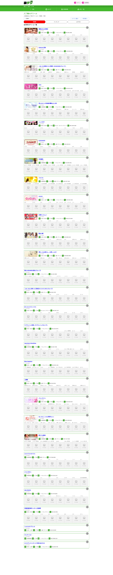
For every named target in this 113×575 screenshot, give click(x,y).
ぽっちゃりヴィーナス (30, 307)
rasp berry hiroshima (30, 343)
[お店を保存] (87, 27)
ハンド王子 (42, 122)
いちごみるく (27, 472)
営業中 (27, 18)
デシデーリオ (27, 534)
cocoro (41, 196)
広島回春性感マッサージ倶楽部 (32, 508)
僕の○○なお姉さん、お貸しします (48, 252)
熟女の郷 (41, 233)
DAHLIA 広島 (42, 47)
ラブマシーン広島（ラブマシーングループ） (36, 325)
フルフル (41, 177)
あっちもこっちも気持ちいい (46, 416)
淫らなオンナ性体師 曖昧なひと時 (48, 103)
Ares (40, 84)
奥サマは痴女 (42, 435)
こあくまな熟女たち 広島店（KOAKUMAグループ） (52, 66)
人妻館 (26, 379)
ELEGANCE (42, 140)
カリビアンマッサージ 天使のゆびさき (34, 543)
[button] (30, 31)
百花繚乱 (41, 159)
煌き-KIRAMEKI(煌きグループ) (32, 270)
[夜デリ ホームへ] (28, 2)
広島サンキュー (43, 215)
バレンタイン (42, 398)
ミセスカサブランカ (29, 526)
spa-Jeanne (27, 490)
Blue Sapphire (28, 361)
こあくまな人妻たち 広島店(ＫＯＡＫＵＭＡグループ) (38, 288)
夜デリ (25, 6)
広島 (29, 6)
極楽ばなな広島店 (43, 29)
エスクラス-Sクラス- (29, 453)
